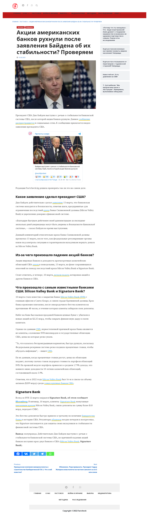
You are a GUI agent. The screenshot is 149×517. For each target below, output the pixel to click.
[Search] (36, 5)
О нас (25, 13)
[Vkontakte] (26, 454)
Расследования (105, 13)
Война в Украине (50, 13)
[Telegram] (42, 454)
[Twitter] (34, 454)
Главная (17, 13)
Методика (91, 13)
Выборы (63, 13)
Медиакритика (78, 13)
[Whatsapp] (50, 454)
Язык (117, 13)
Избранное (29, 27)
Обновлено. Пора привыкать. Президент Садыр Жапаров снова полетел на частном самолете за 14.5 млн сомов (76, 468)
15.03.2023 (22, 57)
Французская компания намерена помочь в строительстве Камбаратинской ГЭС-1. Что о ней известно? (33, 468)
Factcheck (36, 13)
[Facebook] (18, 454)
